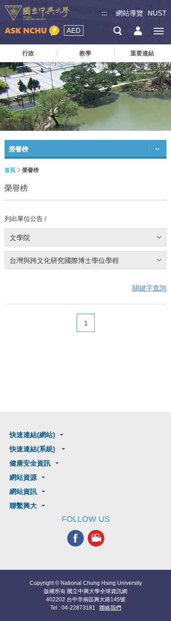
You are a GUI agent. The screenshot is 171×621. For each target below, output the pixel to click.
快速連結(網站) (32, 435)
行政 (28, 53)
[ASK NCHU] (32, 31)
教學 (85, 53)
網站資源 (23, 477)
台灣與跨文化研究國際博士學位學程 (64, 260)
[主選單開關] (158, 31)
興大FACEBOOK (75, 538)
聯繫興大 (23, 505)
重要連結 (142, 53)
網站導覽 (129, 13)
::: (104, 13)
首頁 (10, 170)
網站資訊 (23, 491)
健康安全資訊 (30, 463)
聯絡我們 (110, 608)
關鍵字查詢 (149, 288)
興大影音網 (96, 538)
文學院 (20, 237)
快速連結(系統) (33, 449)
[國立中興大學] (37, 13)
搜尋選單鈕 (117, 31)
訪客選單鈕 (138, 31)
